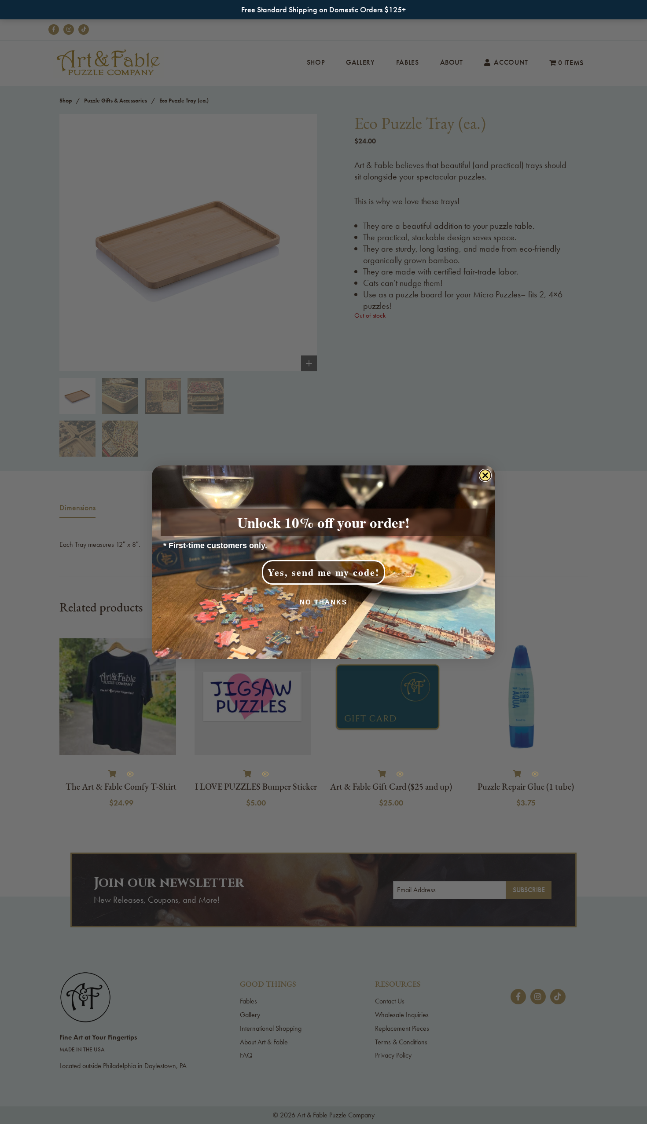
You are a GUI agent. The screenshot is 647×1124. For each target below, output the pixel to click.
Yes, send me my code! (323, 572)
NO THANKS (323, 602)
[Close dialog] (485, 475)
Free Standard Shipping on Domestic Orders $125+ (323, 9)
